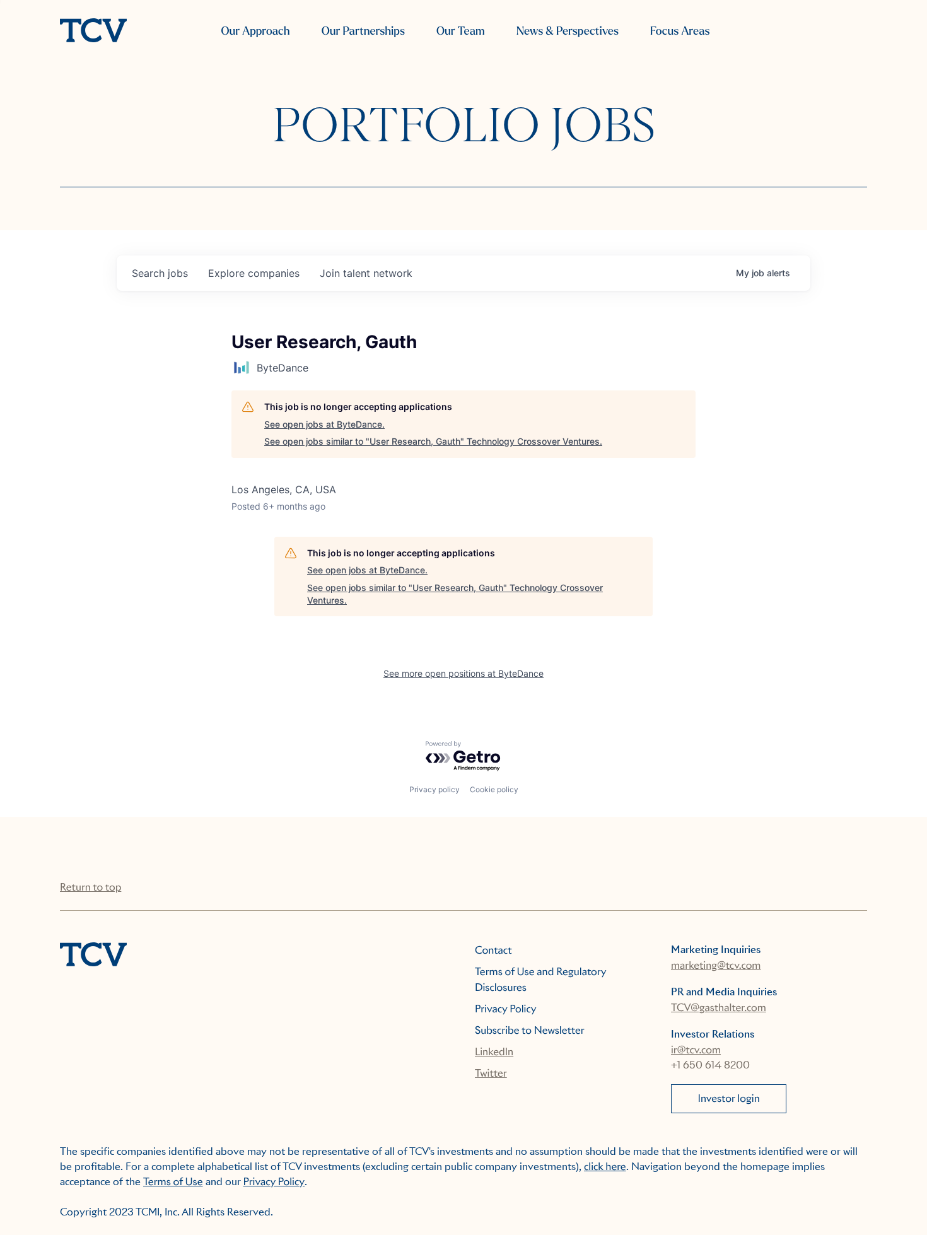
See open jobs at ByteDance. (324, 424)
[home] (93, 31)
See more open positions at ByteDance (463, 673)
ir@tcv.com (696, 1049)
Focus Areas (679, 31)
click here (605, 1166)
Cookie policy (494, 789)
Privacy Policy (506, 1009)
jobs (160, 273)
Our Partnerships (363, 31)
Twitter (491, 1073)
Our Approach (255, 31)
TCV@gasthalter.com (718, 1007)
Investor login (729, 1098)
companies (254, 273)
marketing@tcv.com (716, 965)
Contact (493, 950)
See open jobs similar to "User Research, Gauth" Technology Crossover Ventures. (433, 441)
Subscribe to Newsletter (530, 1030)
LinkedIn (494, 1051)
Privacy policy (434, 789)
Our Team (460, 31)
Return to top (90, 887)
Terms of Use (173, 1181)
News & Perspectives (567, 31)
